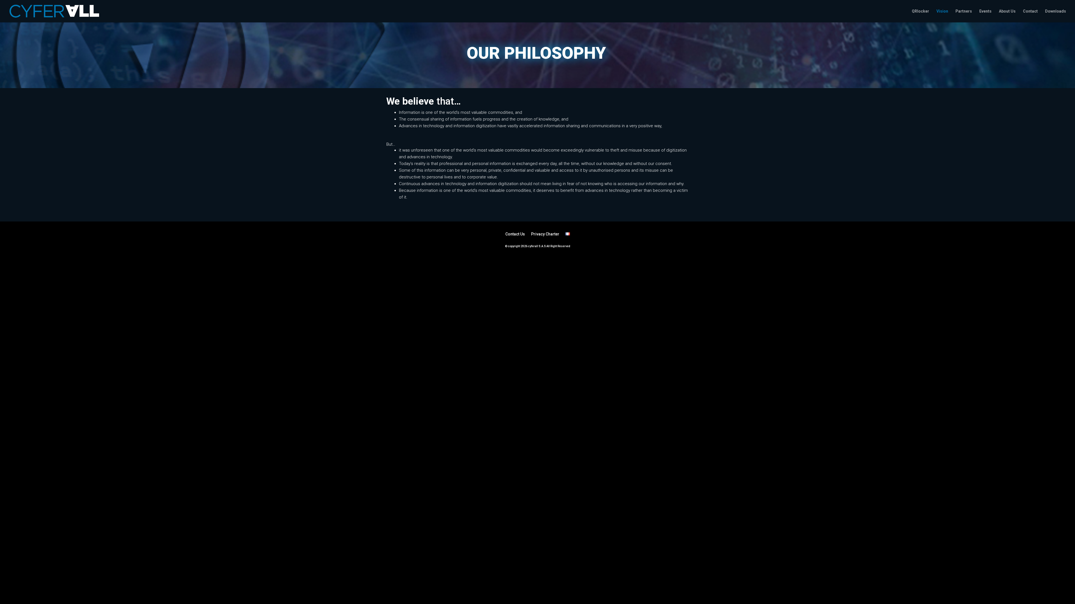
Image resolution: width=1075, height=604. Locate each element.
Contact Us (515, 234)
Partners (963, 11)
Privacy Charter (545, 234)
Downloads (1055, 11)
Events (985, 11)
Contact (1030, 11)
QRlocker (920, 11)
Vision (942, 11)
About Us (1007, 11)
